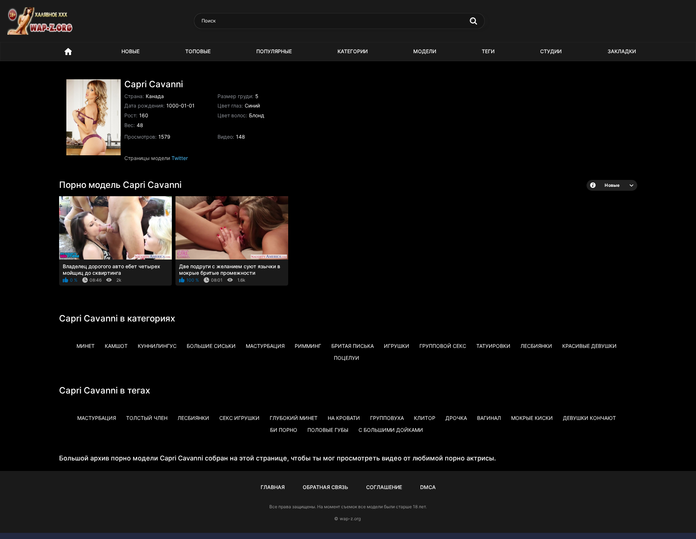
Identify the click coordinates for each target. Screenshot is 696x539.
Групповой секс (442, 346)
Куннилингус (157, 346)
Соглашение (384, 487)
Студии (551, 51)
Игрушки (396, 346)
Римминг (308, 346)
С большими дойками (391, 430)
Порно (68, 51)
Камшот (116, 346)
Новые (130, 51)
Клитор (424, 418)
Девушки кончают (589, 418)
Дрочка (456, 418)
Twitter (179, 158)
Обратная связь (325, 487)
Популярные (274, 51)
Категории (352, 51)
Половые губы (327, 430)
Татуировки (493, 346)
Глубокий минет (294, 418)
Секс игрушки (239, 418)
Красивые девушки (589, 346)
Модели (424, 51)
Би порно (283, 430)
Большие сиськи (211, 346)
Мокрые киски (532, 418)
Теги (488, 51)
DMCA (428, 487)
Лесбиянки (536, 346)
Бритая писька (352, 346)
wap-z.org (350, 518)
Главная (273, 487)
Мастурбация (265, 346)
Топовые (198, 51)
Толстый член (146, 418)
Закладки (622, 51)
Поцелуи (346, 358)
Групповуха (387, 418)
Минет (85, 346)
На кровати (344, 418)
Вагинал (489, 418)
